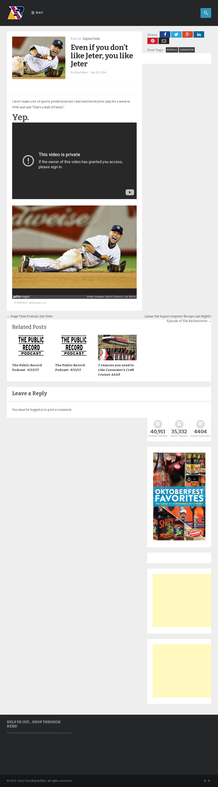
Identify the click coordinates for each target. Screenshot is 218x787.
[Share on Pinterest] (152, 41)
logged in (36, 410)
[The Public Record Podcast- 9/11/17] (74, 359)
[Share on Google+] (187, 34)
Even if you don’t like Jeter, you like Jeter (102, 55)
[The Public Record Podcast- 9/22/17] (31, 359)
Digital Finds (91, 39)
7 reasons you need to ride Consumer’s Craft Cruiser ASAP (116, 369)
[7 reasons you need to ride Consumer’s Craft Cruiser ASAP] (117, 359)
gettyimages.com (38, 302)
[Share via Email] (164, 41)
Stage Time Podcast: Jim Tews (30, 316)
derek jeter (187, 49)
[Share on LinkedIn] (199, 34)
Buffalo (172, 49)
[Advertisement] (185, 600)
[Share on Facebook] (165, 34)
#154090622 (20, 302)
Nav (39, 12)
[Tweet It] (176, 34)
